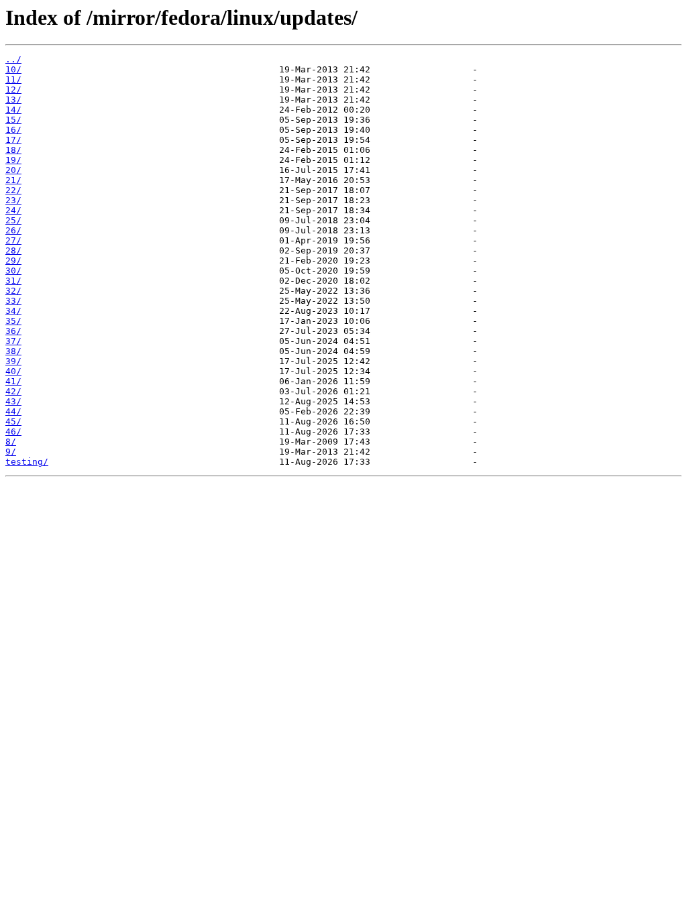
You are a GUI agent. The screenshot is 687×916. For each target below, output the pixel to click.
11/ (13, 79)
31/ (13, 281)
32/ (13, 291)
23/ (13, 200)
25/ (13, 220)
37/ (13, 341)
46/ (13, 431)
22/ (13, 190)
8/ (10, 442)
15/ (13, 120)
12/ (13, 89)
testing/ (26, 462)
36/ (13, 331)
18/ (13, 150)
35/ (13, 321)
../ (13, 59)
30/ (13, 271)
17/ (13, 140)
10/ (13, 69)
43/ (13, 401)
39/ (13, 361)
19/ (13, 160)
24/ (13, 210)
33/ (13, 301)
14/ (13, 110)
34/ (13, 311)
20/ (13, 170)
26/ (13, 230)
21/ (13, 180)
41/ (13, 381)
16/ (13, 130)
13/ (13, 100)
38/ (13, 351)
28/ (13, 250)
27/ (13, 240)
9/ (10, 452)
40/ (13, 371)
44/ (13, 411)
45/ (13, 421)
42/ (13, 391)
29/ (13, 260)
